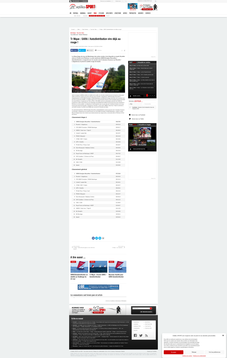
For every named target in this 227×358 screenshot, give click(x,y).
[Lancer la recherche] (155, 1)
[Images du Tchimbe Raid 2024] (142, 133)
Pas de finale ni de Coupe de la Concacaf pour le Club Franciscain (110, 322)
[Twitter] (140, 336)
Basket (90, 13)
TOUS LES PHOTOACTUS (139, 148)
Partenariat (118, 351)
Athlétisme (118, 13)
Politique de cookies (187, 355)
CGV (109, 351)
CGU (106, 351)
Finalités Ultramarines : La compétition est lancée (91, 326)
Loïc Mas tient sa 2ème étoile (82, 331)
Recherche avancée (147, 311)
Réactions (99, 50)
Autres (125, 13)
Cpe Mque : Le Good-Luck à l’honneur (81, 344)
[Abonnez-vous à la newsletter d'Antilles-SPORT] (112, 1)
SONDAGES (136, 328)
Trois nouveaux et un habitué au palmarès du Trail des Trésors (114, 342)
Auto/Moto (109, 13)
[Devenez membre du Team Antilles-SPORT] (148, 7)
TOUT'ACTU (148, 326)
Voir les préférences (214, 352)
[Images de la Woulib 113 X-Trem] (151, 142)
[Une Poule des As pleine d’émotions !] (142, 142)
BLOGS (135, 330)
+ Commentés (147, 104)
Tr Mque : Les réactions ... (117, 247)
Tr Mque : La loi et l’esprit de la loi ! (119, 331)
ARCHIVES (147, 322)
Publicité (123, 351)
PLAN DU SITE (148, 328)
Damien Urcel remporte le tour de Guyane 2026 (88, 333)
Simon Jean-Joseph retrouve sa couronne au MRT (89, 336)
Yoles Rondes (93, 15)
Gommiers (85, 15)
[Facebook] (135, 336)
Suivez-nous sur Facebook (138, 115)
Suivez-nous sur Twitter (138, 119)
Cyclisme (101, 13)
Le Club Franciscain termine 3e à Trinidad (86, 322)
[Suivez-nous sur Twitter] (124, 1)
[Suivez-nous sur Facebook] (122, 1)
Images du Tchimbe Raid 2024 (85, 346)
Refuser (194, 352)
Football (75, 13)
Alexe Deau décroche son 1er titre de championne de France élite (93, 339)
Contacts (113, 351)
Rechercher (151, 308)
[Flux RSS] (126, 1)
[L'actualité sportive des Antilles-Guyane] (83, 6)
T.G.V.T (107, 15)
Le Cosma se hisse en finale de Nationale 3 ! (108, 328)
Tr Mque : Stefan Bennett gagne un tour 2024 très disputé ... (84, 248)
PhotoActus (132, 13)
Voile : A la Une (77, 15)
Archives (140, 13)
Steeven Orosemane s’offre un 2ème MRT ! (86, 337)
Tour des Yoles (101, 15)
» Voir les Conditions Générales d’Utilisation (115, 301)
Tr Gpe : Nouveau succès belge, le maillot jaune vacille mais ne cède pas (94, 334)
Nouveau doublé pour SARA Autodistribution (116, 276)
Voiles (78, 29)
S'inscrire (85, 1)
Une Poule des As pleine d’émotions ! (100, 346)
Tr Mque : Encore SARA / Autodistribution (98, 276)
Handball (83, 13)
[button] (223, 336)
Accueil (72, 29)
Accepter (173, 352)
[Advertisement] (113, 22)
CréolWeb (154, 351)
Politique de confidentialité (199, 355)
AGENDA (136, 324)
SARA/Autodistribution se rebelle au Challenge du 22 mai (79, 277)
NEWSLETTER (137, 326)
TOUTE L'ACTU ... (137, 95)
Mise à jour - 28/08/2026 (90, 9)
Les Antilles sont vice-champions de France (87, 325)
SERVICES (136, 322)
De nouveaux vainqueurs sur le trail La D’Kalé (90, 342)
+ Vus (130, 104)
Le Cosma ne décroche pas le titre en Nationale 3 (87, 328)
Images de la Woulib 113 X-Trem (116, 346)
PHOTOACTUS (148, 324)
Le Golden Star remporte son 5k (89, 341)
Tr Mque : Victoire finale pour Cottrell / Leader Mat (100, 331)
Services (148, 13)
